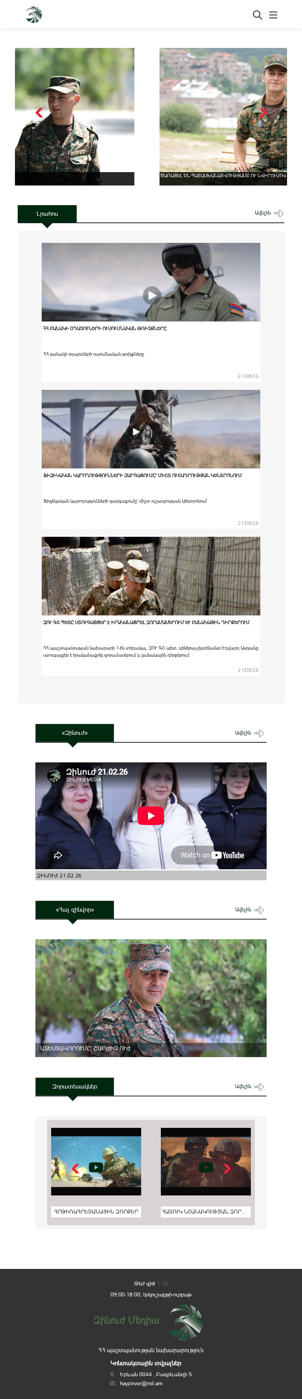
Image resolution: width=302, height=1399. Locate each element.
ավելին (264, 213)
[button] (262, 113)
